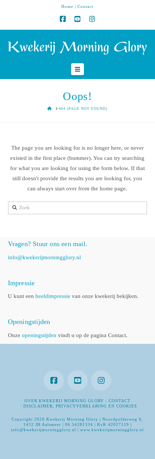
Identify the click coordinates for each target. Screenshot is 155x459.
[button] (77, 69)
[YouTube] (77, 19)
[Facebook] (63, 19)
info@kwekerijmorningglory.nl (44, 257)
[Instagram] (92, 19)
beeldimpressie (52, 296)
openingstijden (39, 335)
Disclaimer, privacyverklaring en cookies (80, 406)
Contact (85, 6)
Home (67, 6)
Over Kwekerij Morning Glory (64, 400)
